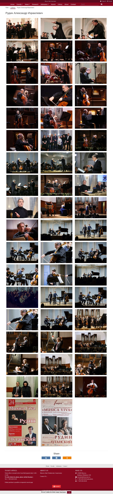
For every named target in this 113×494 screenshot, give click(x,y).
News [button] (27, 4)
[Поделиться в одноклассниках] (67, 458)
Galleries (13, 7)
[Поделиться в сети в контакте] (46, 458)
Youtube (57, 486)
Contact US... (43, 476)
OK (69, 492)
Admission (59, 466)
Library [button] (60, 4)
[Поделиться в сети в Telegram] (56, 458)
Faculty (53, 466)
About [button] (66, 4)
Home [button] (12, 4)
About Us (44, 470)
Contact (65, 466)
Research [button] (35, 4)
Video (7, 7)
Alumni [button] (53, 4)
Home (47, 466)
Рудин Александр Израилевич (25, 7)
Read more (63, 492)
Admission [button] (44, 4)
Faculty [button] (19, 4)
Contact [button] (73, 4)
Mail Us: (78, 470)
